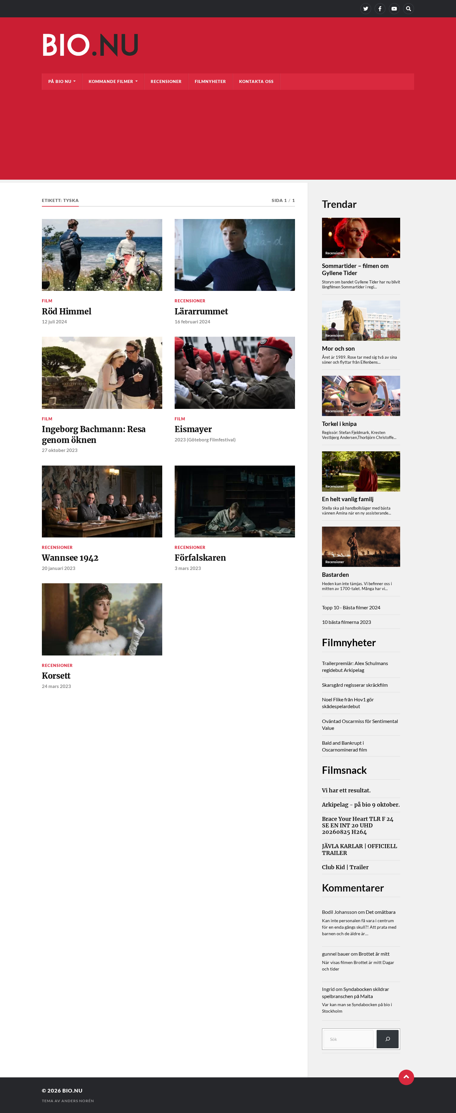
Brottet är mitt (374, 954)
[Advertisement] (228, 136)
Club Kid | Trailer (345, 867)
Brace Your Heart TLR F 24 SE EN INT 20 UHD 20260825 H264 (358, 825)
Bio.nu (72, 1090)
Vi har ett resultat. (346, 790)
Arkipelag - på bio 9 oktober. (361, 805)
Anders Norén (77, 1100)
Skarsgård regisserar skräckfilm (355, 685)
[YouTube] (394, 8)
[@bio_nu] (365, 8)
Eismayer (193, 429)
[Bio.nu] (228, 47)
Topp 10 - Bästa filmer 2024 (351, 607)
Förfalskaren (200, 558)
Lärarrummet (201, 312)
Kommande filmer (111, 81)
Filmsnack (344, 770)
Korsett (56, 676)
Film (47, 300)
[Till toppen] (406, 1077)
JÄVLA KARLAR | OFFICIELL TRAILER (359, 849)
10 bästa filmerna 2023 (346, 622)
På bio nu (59, 81)
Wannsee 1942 (70, 558)
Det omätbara (381, 912)
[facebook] (380, 8)
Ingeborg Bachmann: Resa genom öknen (94, 434)
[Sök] (388, 1039)
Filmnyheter (210, 81)
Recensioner (166, 81)
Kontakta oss (256, 81)
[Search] (408, 8)
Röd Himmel (66, 312)
